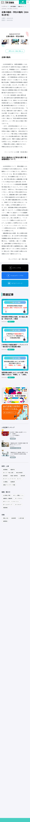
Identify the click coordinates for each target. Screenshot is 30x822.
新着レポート (21, 6)
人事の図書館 (13, 6)
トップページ (4, 6)
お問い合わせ (22, 3)
